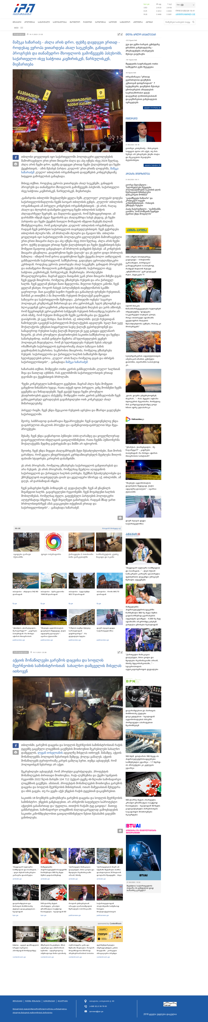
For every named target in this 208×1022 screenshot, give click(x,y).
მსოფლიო (75, 22)
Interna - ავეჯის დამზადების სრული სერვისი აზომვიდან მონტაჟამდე (26, 948)
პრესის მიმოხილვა (138, 173)
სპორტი (113, 22)
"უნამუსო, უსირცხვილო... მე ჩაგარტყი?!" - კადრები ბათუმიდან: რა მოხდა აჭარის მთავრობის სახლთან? (25, 633)
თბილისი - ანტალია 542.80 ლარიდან (25, 593)
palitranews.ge (75, 915)
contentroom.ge (19, 957)
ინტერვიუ (131, 118)
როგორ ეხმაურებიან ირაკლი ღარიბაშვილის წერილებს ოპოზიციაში (80, 906)
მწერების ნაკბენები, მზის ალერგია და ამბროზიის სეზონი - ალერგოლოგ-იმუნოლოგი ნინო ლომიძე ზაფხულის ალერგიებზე (53, 950)
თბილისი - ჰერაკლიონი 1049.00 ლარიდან (52, 593)
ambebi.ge (17, 879)
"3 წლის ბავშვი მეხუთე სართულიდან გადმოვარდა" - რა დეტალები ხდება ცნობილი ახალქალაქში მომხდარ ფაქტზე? (80, 635)
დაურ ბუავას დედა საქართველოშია (106, 629)
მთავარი (17, 22)
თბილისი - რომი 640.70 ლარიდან (108, 593)
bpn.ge (146, 4)
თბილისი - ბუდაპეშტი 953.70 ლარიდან (79, 593)
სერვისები (49, 1001)
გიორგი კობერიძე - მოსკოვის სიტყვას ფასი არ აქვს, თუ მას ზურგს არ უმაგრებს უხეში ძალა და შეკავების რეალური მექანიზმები (143, 154)
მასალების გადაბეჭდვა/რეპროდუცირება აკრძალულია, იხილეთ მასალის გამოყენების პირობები (40, 1011)
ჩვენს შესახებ (33, 1001)
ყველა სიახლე (151, 108)
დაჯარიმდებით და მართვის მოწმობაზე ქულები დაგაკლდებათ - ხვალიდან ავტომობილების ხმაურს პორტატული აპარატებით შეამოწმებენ (25, 911)
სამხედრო (125, 22)
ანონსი (149, 22)
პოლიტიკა (29, 22)
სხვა (16, 28)
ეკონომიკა (100, 22)
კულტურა (138, 22)
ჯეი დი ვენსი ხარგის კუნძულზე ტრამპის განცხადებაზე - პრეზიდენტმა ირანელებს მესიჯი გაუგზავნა (143, 49)
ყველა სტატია (151, 165)
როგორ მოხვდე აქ (111, 528)
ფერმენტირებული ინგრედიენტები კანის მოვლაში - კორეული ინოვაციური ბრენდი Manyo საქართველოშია (108, 950)
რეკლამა (63, 1001)
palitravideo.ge (19, 640)
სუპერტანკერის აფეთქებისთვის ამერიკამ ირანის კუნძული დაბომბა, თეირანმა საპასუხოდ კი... (143, 360)
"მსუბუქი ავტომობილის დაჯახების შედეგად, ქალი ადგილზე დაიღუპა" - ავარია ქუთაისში (53, 632)
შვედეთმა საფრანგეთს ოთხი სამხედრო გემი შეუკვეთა (142, 65)
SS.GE (18, 528)
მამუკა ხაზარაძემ (76, 362)
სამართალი (44, 22)
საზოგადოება (60, 22)
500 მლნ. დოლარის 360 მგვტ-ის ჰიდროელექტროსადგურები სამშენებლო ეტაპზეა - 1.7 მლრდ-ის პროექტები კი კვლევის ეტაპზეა (143, 762)
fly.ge (15, 603)
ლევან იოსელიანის (50, 752)
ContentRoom (115, 923)
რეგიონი (87, 22)
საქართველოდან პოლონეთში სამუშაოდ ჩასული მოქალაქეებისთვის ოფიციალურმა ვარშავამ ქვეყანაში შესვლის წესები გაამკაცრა (109, 911)
